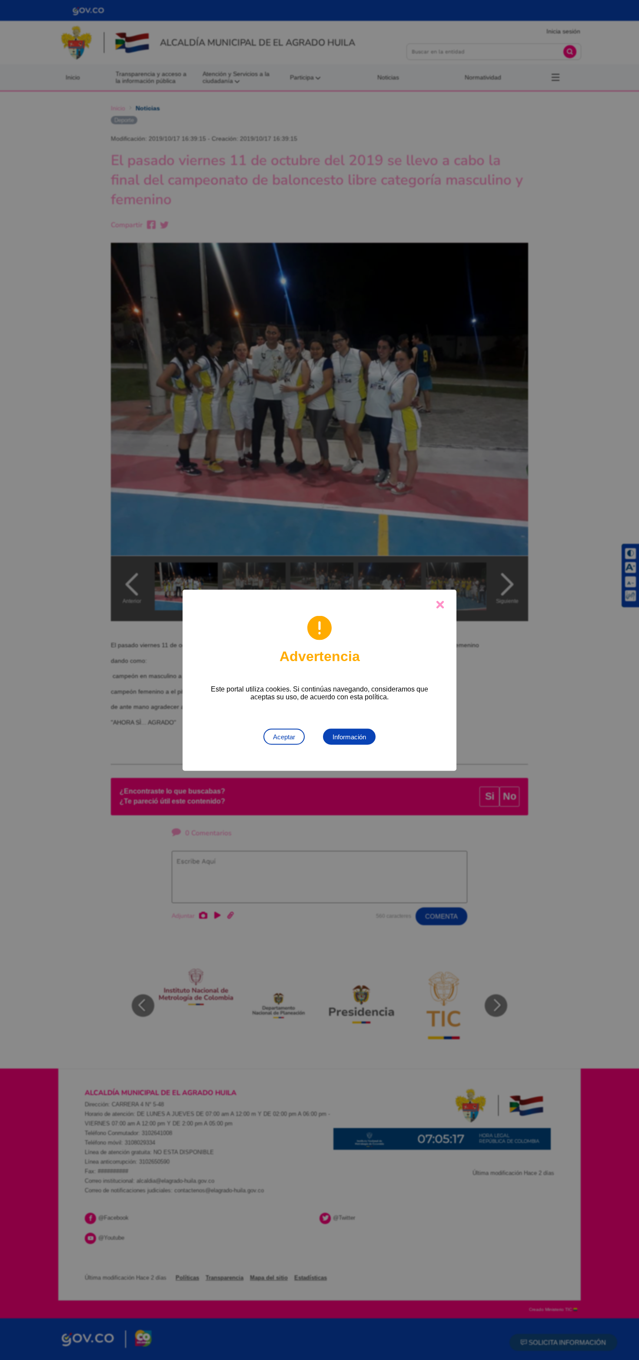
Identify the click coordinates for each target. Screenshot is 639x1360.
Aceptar (284, 736)
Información (349, 736)
